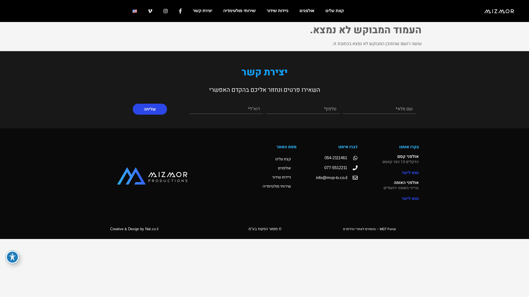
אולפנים (306, 10)
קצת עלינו (334, 10)
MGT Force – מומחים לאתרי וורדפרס (369, 229)
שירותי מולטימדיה (239, 10)
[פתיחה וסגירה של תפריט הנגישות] (12, 257)
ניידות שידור (277, 10)
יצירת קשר (202, 10)
